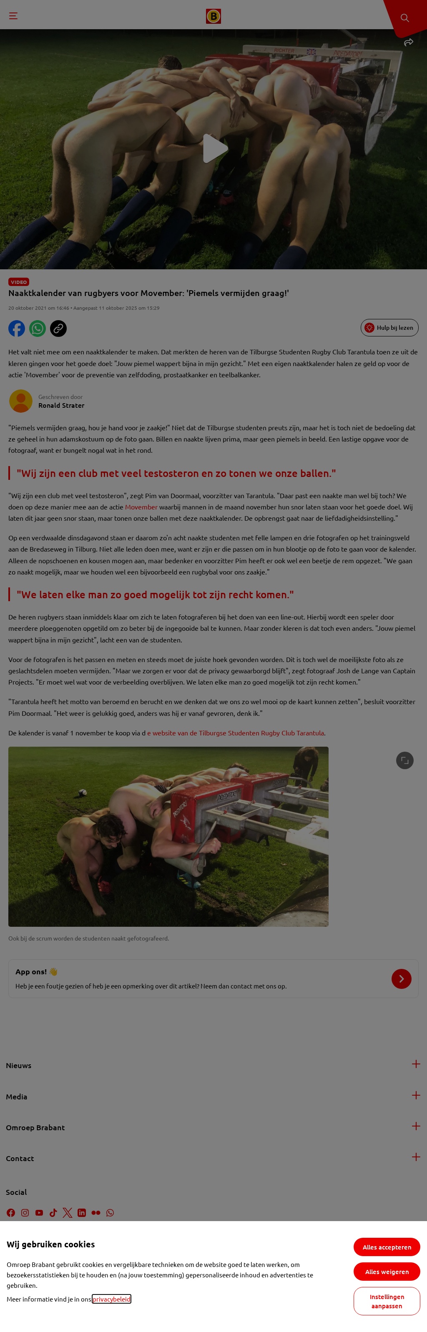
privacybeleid (112, 1299)
